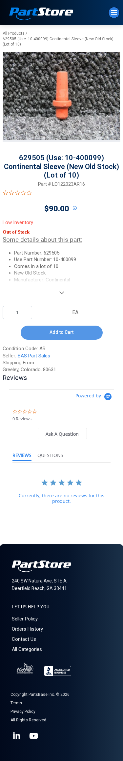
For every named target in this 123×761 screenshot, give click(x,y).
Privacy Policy (22, 711)
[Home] (41, 15)
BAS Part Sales (34, 356)
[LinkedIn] (17, 736)
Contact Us (24, 639)
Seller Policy (25, 619)
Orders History (27, 629)
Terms (16, 703)
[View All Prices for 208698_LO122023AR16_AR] (75, 208)
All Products (14, 33)
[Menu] (114, 12)
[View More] (61, 292)
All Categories (27, 649)
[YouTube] (34, 736)
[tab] (62, 433)
